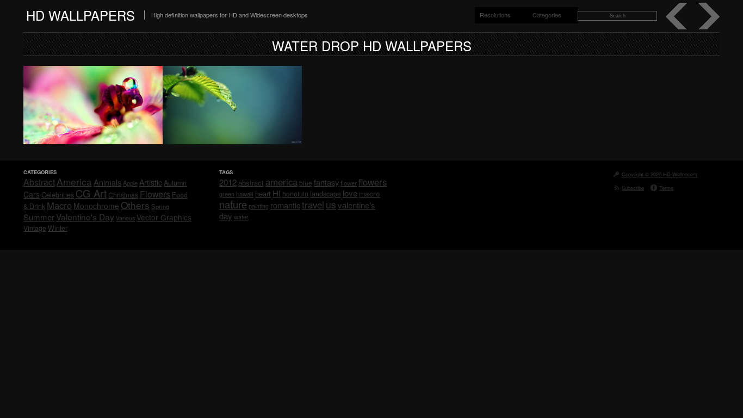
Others (135, 205)
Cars (31, 194)
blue (305, 182)
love (350, 193)
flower (348, 183)
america (281, 181)
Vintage (34, 227)
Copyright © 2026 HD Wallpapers (659, 174)
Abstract (39, 182)
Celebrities (57, 194)
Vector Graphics (164, 217)
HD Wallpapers (80, 14)
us (331, 204)
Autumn (175, 183)
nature (233, 204)
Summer (38, 217)
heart (263, 193)
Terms (666, 188)
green (226, 194)
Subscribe (633, 188)
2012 (228, 182)
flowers (372, 181)
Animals (107, 182)
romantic (285, 205)
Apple (130, 183)
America (74, 181)
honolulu (295, 193)
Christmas (123, 194)
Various (125, 218)
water (241, 216)
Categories (547, 14)
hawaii (244, 193)
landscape (325, 194)
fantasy (326, 182)
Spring (160, 206)
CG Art (91, 193)
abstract (251, 182)
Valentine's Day (85, 217)
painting (259, 206)
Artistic (150, 182)
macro (369, 193)
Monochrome (96, 205)
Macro (59, 205)
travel (313, 204)
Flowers (155, 194)
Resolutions (495, 14)
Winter (57, 228)
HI (277, 193)
